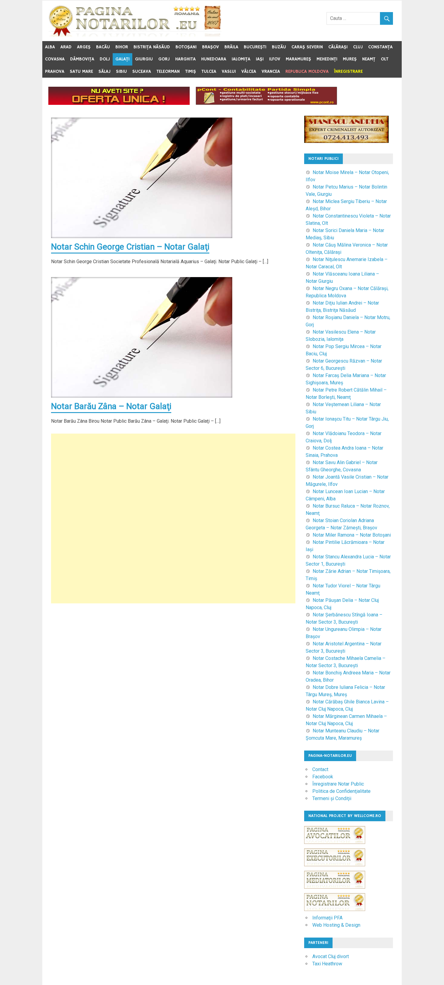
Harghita (185, 59)
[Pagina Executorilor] (334, 869)
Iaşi (260, 59)
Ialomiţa (241, 59)
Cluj (358, 47)
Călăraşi (338, 47)
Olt (384, 59)
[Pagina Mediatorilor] (334, 891)
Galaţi (122, 59)
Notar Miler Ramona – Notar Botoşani (352, 535)
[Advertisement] (173, 518)
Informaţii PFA (327, 918)
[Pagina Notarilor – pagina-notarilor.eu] (135, 35)
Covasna (55, 59)
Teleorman (168, 71)
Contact (320, 769)
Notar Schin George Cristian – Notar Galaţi (130, 247)
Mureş (350, 59)
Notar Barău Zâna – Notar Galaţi (111, 406)
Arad (66, 47)
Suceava (141, 71)
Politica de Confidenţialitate (341, 791)
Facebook (322, 777)
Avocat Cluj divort (330, 956)
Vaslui (229, 71)
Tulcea (208, 71)
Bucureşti (255, 47)
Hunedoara (213, 59)
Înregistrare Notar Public (338, 784)
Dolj (105, 59)
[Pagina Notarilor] (334, 909)
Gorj (164, 59)
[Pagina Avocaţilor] (334, 847)
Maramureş (298, 59)
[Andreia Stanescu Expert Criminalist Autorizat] (346, 141)
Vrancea (271, 71)
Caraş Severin (307, 47)
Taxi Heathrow (327, 964)
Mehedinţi (327, 59)
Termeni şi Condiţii (331, 798)
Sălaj (104, 71)
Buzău (279, 47)
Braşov (210, 47)
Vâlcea (248, 71)
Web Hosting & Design (336, 925)
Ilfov (274, 59)
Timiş (190, 71)
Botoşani (186, 47)
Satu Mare (81, 71)
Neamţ (368, 59)
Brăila (231, 47)
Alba (50, 47)
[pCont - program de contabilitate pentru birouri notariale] (266, 103)
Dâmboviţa (82, 59)
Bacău (103, 47)
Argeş (84, 47)
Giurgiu (144, 59)
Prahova (54, 71)
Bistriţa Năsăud (152, 47)
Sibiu (121, 71)
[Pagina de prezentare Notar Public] (119, 103)
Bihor (121, 47)
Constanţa (380, 47)
